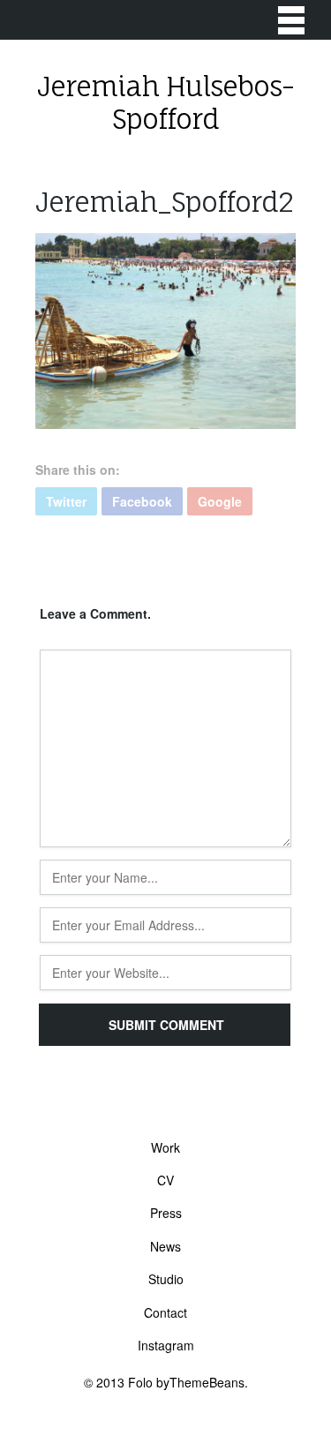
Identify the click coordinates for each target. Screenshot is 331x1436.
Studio (166, 1279)
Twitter (66, 501)
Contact (165, 1312)
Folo (140, 1382)
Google (220, 501)
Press (166, 1213)
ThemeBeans (206, 1382)
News (165, 1246)
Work (165, 1147)
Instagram (166, 1345)
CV (165, 1180)
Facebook (142, 501)
